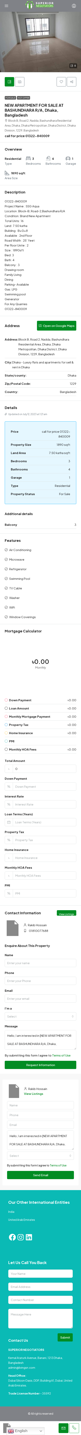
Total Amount (15, 760)
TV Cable (15, 588)
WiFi (12, 607)
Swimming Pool (19, 578)
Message (11, 1026)
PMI (7, 885)
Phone (9, 973)
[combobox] (40, 1016)
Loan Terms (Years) (19, 814)
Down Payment (16, 778)
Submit (65, 1337)
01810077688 (38, 930)
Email (9, 990)
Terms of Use (61, 1055)
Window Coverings (22, 617)
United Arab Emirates (21, 1219)
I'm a (8, 1008)
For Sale (10, 98)
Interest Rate (14, 796)
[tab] (9, 81)
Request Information (40, 1065)
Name (9, 955)
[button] (40, 42)
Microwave (16, 559)
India (11, 1211)
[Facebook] (12, 1237)
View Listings (66, 914)
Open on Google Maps (58, 325)
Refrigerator (18, 569)
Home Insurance (17, 849)
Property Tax (14, 832)
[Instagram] (21, 1237)
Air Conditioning (20, 550)
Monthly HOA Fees (18, 867)
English (21, 1431)
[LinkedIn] (29, 1237)
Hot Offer (23, 98)
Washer (14, 598)
